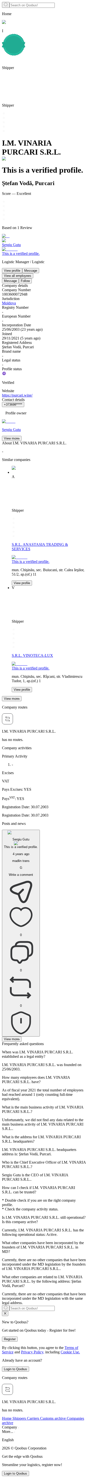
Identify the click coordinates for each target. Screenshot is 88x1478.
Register (10, 1339)
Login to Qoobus (15, 1369)
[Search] (6, 5)
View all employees (17, 276)
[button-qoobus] (5, 1313)
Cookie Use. (70, 1352)
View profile (12, 270)
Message (30, 270)
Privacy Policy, (32, 1352)
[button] (44, 1440)
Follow (25, 281)
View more (11, 438)
